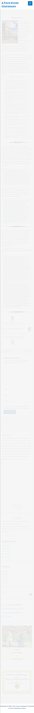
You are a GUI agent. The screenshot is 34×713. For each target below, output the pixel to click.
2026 (3, 571)
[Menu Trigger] (30, 3)
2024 (3, 577)
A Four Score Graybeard (10, 4)
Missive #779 (6, 545)
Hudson (21, 609)
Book (19, 604)
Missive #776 (6, 554)
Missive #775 (6, 557)
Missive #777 (6, 551)
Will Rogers (6, 616)
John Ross (6, 613)
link (20, 524)
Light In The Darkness (15, 243)
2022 (3, 583)
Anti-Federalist (8, 605)
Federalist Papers (9, 609)
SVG (22, 613)
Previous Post (6, 350)
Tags (3, 592)
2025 (3, 574)
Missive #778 (6, 548)
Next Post (29, 350)
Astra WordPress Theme (18, 708)
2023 (3, 580)
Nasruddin (16, 612)
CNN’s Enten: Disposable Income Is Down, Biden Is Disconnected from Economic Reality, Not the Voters (15, 219)
